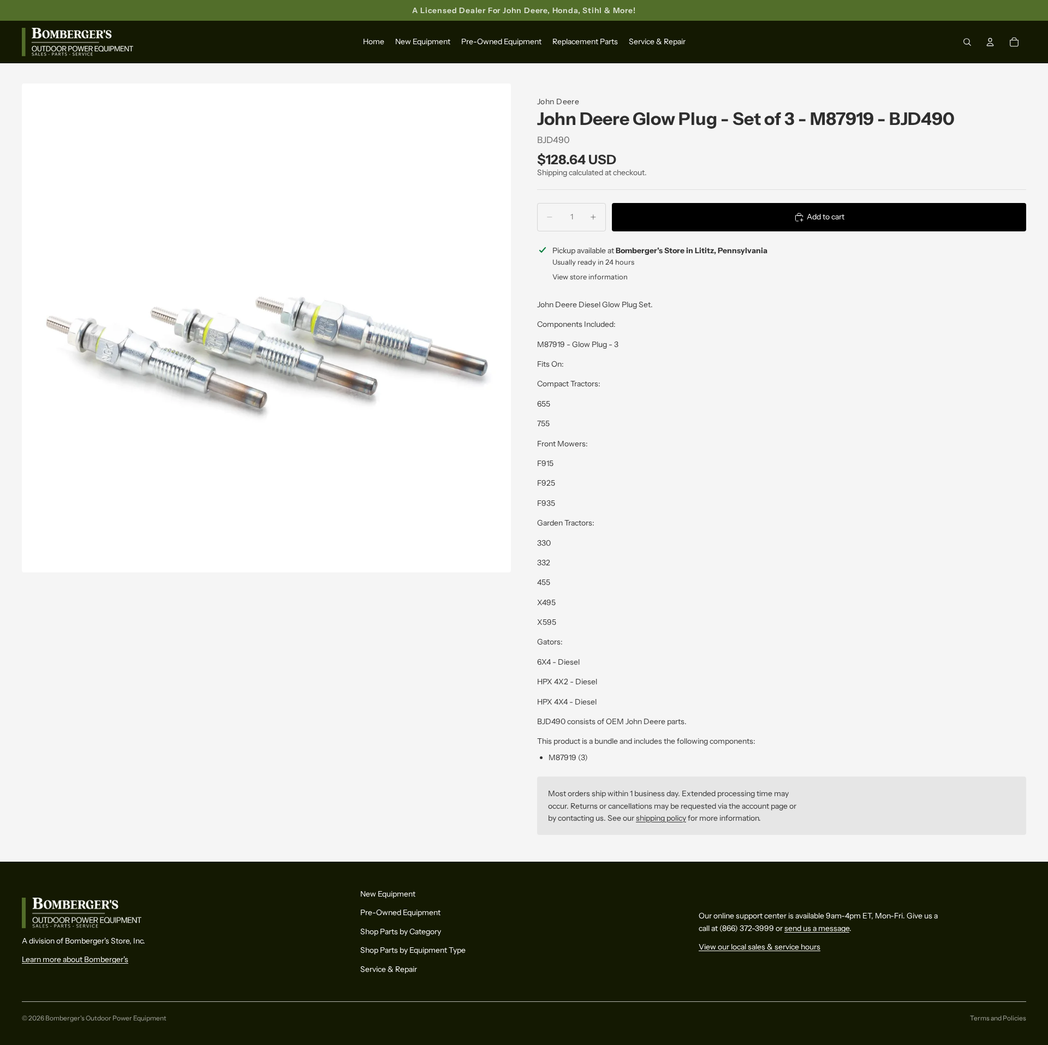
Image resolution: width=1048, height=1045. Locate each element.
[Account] (990, 43)
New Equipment (387, 894)
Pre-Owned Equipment (400, 912)
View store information (590, 276)
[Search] (967, 43)
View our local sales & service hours (759, 947)
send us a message (816, 928)
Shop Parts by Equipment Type (413, 950)
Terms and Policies (998, 1018)
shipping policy (661, 818)
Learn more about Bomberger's (75, 959)
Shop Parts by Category (400, 931)
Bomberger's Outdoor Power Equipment (105, 1018)
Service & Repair (388, 969)
